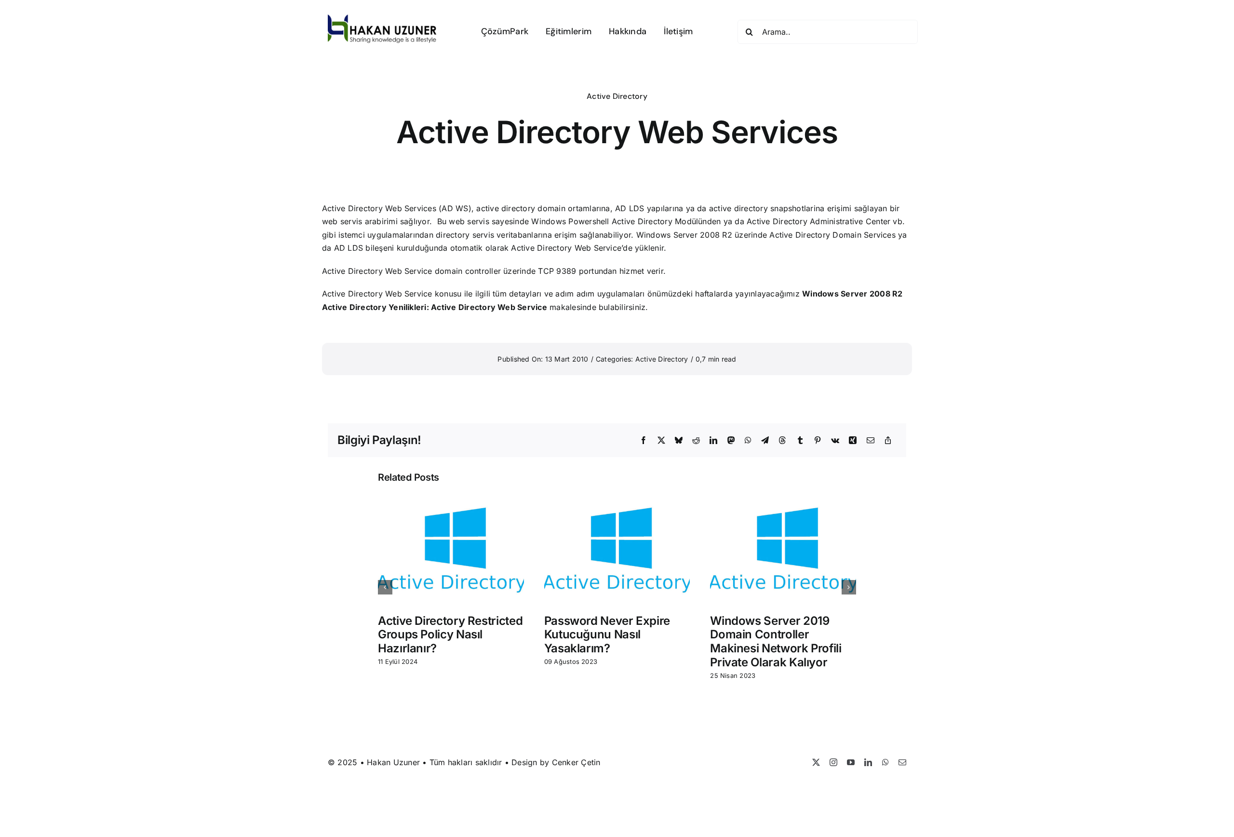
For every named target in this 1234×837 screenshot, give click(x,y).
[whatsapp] (885, 762)
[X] (661, 440)
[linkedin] (868, 762)
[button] (385, 587)
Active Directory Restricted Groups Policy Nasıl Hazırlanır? (450, 635)
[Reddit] (696, 440)
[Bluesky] (678, 440)
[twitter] (816, 762)
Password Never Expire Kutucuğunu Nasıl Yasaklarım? (607, 635)
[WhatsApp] (748, 440)
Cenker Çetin (576, 762)
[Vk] (835, 440)
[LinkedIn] (713, 440)
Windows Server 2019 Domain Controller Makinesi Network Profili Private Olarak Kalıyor (775, 641)
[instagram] (833, 762)
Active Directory (617, 96)
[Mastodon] (731, 440)
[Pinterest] (817, 440)
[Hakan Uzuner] (382, 18)
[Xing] (852, 440)
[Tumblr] (800, 440)
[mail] (902, 762)
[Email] (870, 440)
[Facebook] (643, 440)
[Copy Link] (888, 440)
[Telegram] (765, 440)
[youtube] (851, 762)
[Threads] (782, 440)
